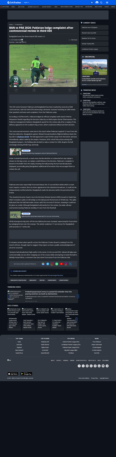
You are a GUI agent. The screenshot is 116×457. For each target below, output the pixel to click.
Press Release (97, 342)
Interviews (88, 6)
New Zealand (19, 350)
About (53, 360)
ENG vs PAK (21, 7)
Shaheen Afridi (52, 280)
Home (11, 24)
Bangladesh (33, 280)
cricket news (19, 24)
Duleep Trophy (46, 7)
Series (113, 6)
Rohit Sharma (45, 344)
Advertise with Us (81, 360)
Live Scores (5, 6)
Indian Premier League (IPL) (71, 342)
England (19, 347)
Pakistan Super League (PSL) (71, 347)
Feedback (65, 360)
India (19, 342)
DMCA (99, 360)
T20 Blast (71, 353)
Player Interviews (97, 344)
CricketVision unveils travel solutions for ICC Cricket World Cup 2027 (94, 79)
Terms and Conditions (83, 378)
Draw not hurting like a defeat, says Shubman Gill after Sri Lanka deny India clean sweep (94, 104)
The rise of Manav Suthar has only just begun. (44, 292)
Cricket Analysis (96, 350)
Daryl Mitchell (45, 353)
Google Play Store (58, 275)
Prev (8, 296)
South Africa (19, 353)
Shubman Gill (45, 342)
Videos (107, 6)
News (13, 7)
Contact (58, 360)
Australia (19, 344)
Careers (72, 360)
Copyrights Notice (104, 378)
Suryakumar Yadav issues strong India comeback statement (93, 96)
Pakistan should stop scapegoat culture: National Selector (30, 149)
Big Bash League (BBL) (71, 350)
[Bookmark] (34, 90)
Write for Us (92, 360)
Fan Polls (96, 353)
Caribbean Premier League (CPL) (70, 344)
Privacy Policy (94, 378)
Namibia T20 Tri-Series (88, 38)
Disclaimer (105, 360)
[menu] (107, 2)
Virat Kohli (45, 350)
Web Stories (98, 6)
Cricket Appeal (97, 347)
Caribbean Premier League (90, 49)
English (26, 2)
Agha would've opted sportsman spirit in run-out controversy (31, 212)
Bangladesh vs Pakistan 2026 (18, 280)
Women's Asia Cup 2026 (89, 33)
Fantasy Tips (79, 6)
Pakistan (42, 280)
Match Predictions (67, 6)
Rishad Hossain (64, 280)
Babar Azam (45, 347)
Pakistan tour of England (89, 27)
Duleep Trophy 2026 (88, 44)
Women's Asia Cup (33, 7)
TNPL (55, 7)
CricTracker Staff (15, 40)
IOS (49, 275)
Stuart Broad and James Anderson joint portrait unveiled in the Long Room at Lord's (93, 112)
